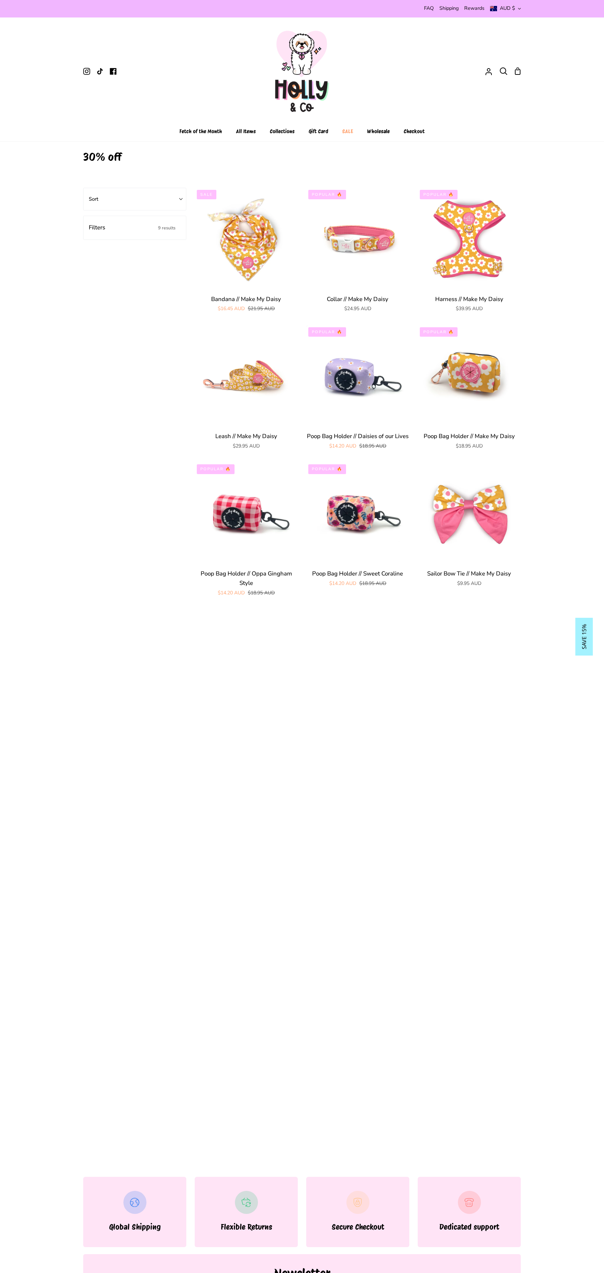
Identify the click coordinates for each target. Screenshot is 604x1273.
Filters (132, 227)
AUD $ (507, 8)
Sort (93, 198)
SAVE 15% (584, 636)
